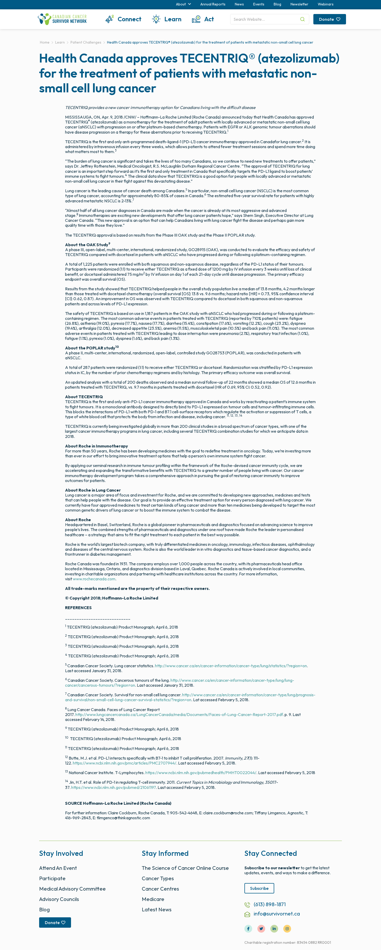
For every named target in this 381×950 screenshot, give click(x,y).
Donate (327, 19)
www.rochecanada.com (94, 578)
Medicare (153, 899)
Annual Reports (212, 4)
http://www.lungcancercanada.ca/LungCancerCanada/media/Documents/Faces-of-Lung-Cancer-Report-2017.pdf (179, 714)
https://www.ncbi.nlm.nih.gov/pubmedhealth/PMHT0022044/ (200, 772)
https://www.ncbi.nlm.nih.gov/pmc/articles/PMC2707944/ (124, 763)
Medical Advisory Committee (72, 888)
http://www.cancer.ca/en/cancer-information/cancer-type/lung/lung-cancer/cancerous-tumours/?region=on (179, 683)
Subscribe (259, 888)
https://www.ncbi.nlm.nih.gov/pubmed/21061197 (113, 787)
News (239, 4)
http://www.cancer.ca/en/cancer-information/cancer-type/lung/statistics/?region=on (231, 665)
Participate (52, 878)
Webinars (326, 4)
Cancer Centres (160, 888)
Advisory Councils (59, 899)
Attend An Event (58, 868)
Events (258, 4)
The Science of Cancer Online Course (185, 868)
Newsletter (299, 4)
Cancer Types (158, 878)
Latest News (157, 909)
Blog (277, 4)
